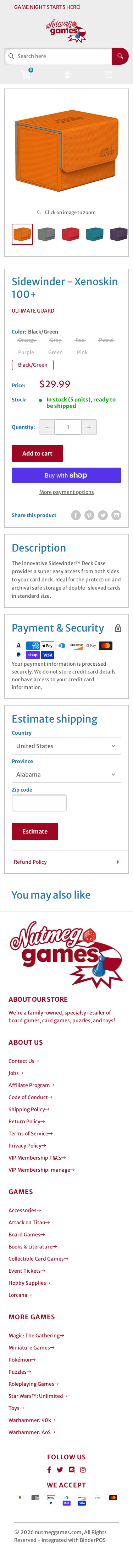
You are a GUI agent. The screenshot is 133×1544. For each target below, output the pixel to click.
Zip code (22, 789)
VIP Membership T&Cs (35, 1158)
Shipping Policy (27, 1109)
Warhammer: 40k (30, 1420)
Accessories (23, 1210)
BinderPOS (93, 1540)
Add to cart (37, 453)
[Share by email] (116, 515)
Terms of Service (28, 1133)
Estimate (35, 831)
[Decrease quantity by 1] (46, 427)
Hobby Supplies (27, 1283)
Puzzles (18, 1372)
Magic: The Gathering (34, 1335)
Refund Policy (30, 862)
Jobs (14, 1073)
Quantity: (23, 427)
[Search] (120, 56)
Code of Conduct (28, 1097)
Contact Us (21, 1061)
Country (22, 732)
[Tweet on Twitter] (103, 515)
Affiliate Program (29, 1085)
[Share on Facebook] (76, 515)
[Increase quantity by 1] (89, 427)
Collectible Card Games (36, 1259)
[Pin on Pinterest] (89, 515)
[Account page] (67, 75)
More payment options (66, 492)
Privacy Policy (25, 1146)
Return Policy (24, 1121)
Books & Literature (30, 1247)
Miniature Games (29, 1348)
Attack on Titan (27, 1222)
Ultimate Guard (33, 311)
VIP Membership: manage (39, 1170)
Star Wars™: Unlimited (36, 1396)
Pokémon (20, 1360)
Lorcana (18, 1295)
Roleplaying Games (31, 1384)
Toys (14, 1408)
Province (22, 761)
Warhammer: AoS (30, 1432)
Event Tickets (25, 1271)
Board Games (24, 1234)
